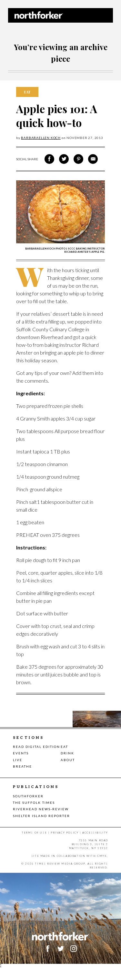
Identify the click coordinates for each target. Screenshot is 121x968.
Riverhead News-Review (41, 809)
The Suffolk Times (34, 802)
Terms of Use (34, 832)
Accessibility (95, 832)
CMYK (102, 855)
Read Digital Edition (36, 747)
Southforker (28, 796)
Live (17, 760)
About (68, 760)
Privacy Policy (64, 832)
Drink (67, 753)
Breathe (22, 766)
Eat (64, 747)
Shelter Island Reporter (41, 816)
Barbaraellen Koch (41, 138)
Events (21, 753)
